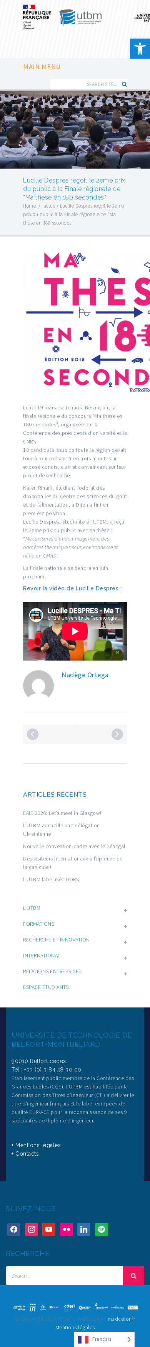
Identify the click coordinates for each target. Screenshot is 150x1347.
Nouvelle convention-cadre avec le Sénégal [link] (74, 846)
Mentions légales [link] (75, 1327)
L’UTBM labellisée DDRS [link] (51, 879)
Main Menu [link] (42, 67)
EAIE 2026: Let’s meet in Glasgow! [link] (62, 813)
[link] (140, 49)
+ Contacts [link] (25, 1154)
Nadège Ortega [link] (85, 674)
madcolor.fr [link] (121, 1318)
